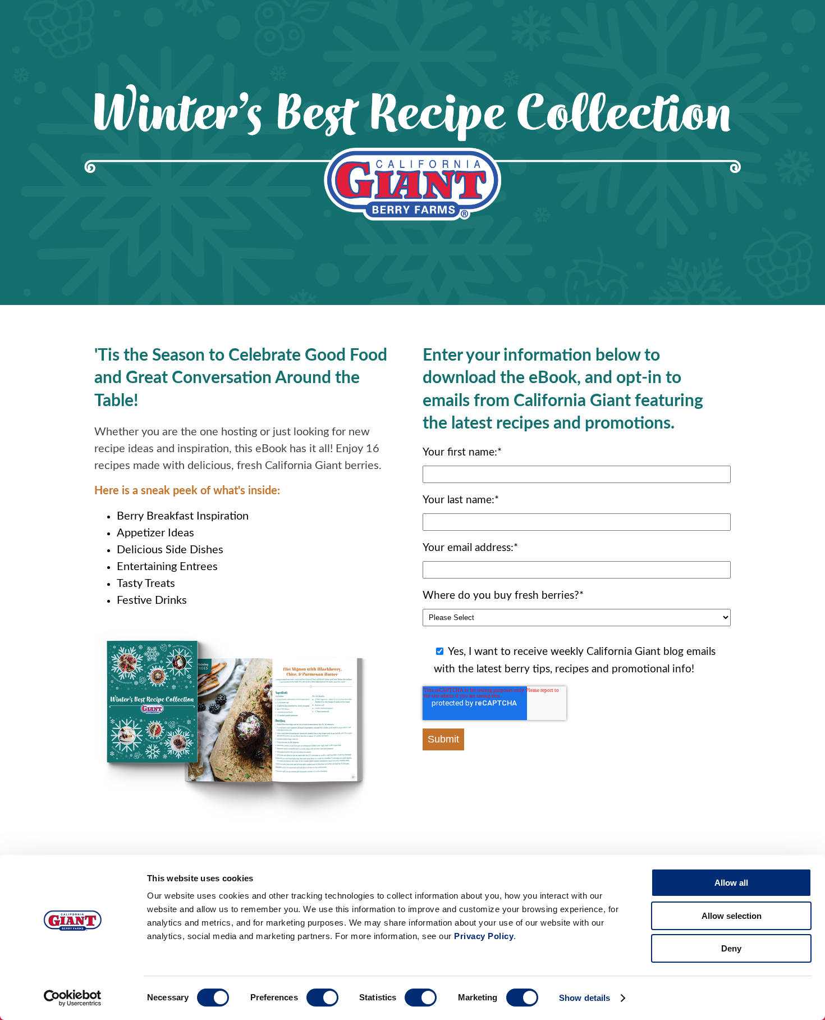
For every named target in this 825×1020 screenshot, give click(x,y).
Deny (731, 948)
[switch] (322, 998)
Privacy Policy (484, 936)
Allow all (731, 882)
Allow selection (732, 916)
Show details (584, 998)
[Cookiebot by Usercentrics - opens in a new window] (73, 998)
